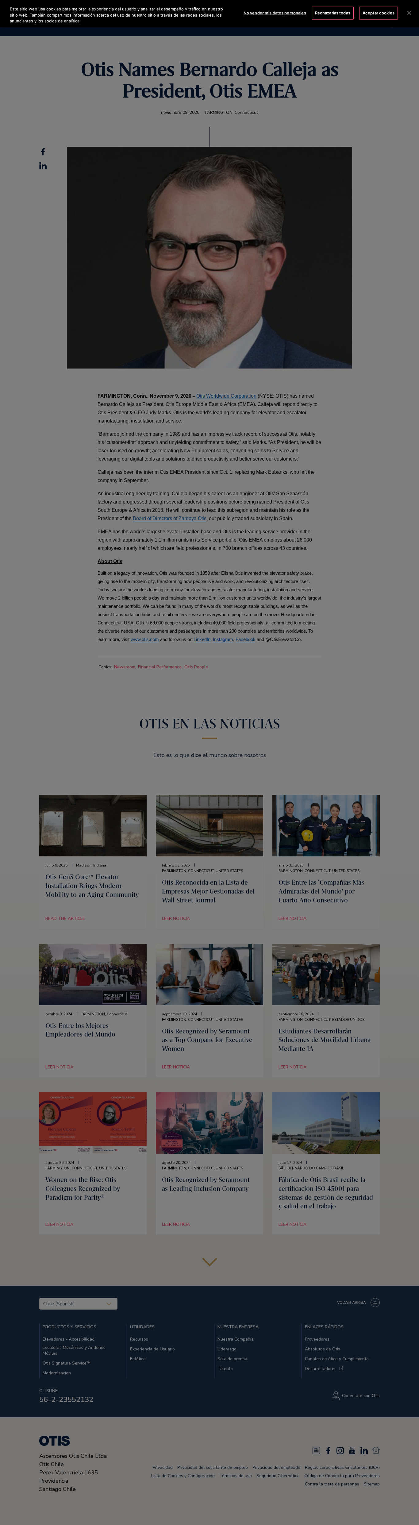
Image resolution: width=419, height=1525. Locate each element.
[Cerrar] (409, 13)
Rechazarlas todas (332, 12)
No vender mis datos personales (275, 12)
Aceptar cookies (378, 12)
